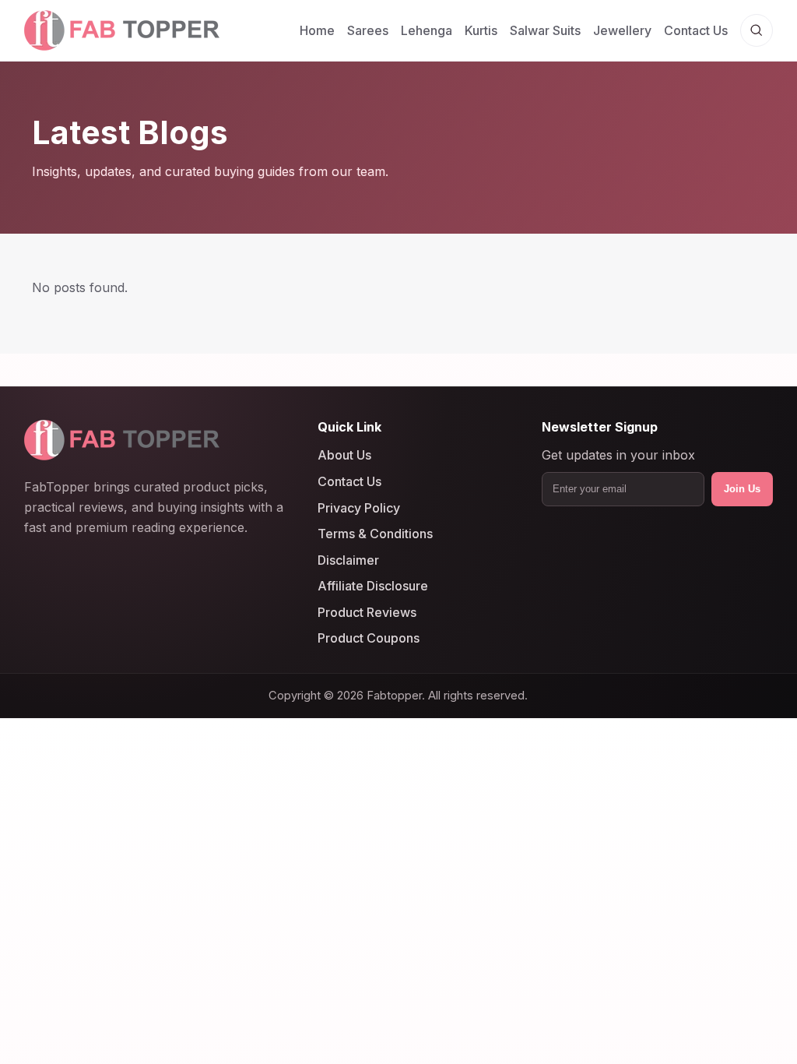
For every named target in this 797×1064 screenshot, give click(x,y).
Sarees (367, 30)
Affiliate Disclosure (373, 586)
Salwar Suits (545, 30)
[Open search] (756, 30)
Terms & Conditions (375, 533)
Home (317, 30)
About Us (344, 455)
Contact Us (696, 30)
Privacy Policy (359, 507)
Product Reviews (367, 612)
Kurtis (481, 30)
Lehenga (426, 30)
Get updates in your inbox (618, 455)
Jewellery (622, 30)
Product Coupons (369, 638)
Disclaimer (348, 559)
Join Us (742, 489)
